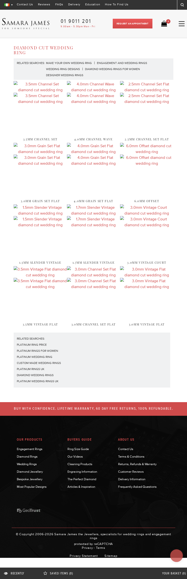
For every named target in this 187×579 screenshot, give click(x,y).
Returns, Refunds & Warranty (137, 464)
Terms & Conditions (131, 456)
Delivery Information (131, 479)
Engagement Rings (29, 449)
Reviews (44, 4)
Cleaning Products (79, 464)
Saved (61, 573)
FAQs (59, 4)
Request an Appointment (133, 23)
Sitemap (110, 556)
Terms (100, 548)
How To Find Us (116, 4)
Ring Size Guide (78, 449)
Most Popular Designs (32, 487)
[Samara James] (26, 24)
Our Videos (75, 456)
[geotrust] (29, 510)
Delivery (74, 4)
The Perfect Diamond (81, 479)
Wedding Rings (27, 464)
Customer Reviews (131, 471)
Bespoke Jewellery (29, 479)
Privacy (87, 548)
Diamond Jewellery (30, 471)
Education (92, 4)
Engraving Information (82, 471)
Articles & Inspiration (81, 487)
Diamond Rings (27, 456)
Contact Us (25, 4)
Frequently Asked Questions (137, 487)
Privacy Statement (84, 556)
